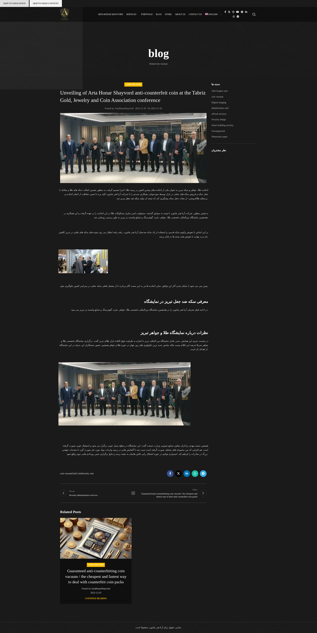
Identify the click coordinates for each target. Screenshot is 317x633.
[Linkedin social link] (246, 12)
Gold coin (76, 473)
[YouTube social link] (237, 12)
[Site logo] (64, 14)
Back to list (133, 493)
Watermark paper (219, 136)
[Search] (255, 14)
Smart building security (222, 125)
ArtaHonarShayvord (124, 108)
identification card (220, 108)
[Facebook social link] (225, 12)
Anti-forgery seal (219, 91)
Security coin (87, 473)
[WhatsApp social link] (234, 16)
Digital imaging (218, 102)
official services (218, 114)
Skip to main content (46, 3)
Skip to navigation (14, 3)
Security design (218, 119)
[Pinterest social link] (242, 12)
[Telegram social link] (238, 16)
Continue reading (96, 598)
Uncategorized (218, 131)
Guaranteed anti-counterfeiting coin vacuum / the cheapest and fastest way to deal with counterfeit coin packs (95, 576)
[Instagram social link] (233, 12)
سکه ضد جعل (132, 198)
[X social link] (229, 12)
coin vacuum (133, 84)
